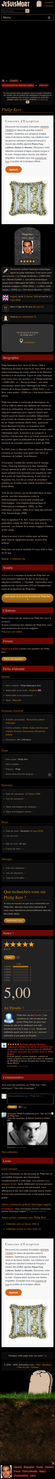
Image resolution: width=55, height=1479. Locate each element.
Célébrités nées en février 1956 (21, 1224)
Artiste (25, 728)
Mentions (46, 1365)
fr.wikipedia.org (17, 559)
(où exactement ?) (27, 317)
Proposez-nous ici (37, 1211)
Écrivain (18, 731)
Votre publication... (10, 1152)
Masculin (17, 700)
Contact (35, 1367)
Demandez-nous (15, 920)
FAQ (38, 1365)
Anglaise (33, 690)
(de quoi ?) (38, 307)
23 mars (33, 831)
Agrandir (13, 169)
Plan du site (23, 1367)
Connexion (48, 6)
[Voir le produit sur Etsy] (27, 198)
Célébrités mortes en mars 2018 (21, 1229)
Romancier (28, 731)
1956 (35, 296)
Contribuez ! (29, 342)
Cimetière (14, 81)
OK (27, 102)
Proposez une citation (12, 631)
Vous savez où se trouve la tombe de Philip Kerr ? (27, 598)
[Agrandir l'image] (45, 181)
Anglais (13, 296)
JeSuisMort (16, 4)
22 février (28, 296)
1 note (18, 964)
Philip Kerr (43, 85)
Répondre (11, 1147)
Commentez (12, 1066)
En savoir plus (43, 99)
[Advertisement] (27, 49)
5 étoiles (7, 967)
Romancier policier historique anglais (17, 85)
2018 (18, 300)
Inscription (49, 2)
